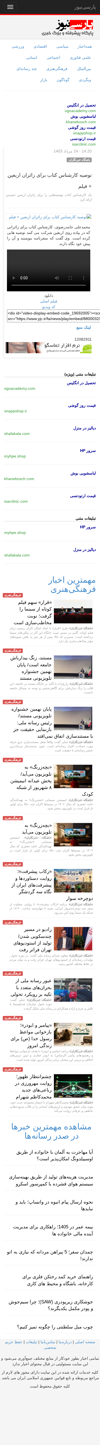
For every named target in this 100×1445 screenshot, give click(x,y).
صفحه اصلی (85, 1342)
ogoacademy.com (80, 110)
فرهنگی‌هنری (57, 68)
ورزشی (18, 46)
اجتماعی (53, 57)
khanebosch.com (81, 122)
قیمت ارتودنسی (83, 138)
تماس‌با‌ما (48, 1342)
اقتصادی (40, 46)
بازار (43, 80)
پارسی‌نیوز (85, 7)
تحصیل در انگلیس (81, 105)
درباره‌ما (65, 1342)
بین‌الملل (84, 68)
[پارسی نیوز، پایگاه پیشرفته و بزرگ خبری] (67, 27)
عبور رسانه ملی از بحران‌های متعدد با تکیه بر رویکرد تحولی (31, 987)
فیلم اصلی (48, 301)
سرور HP (88, 450)
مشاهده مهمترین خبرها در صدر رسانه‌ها (51, 1131)
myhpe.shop (15, 456)
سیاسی (62, 46)
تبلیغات (31, 1342)
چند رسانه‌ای (26, 68)
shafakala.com (17, 433)
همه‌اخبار (85, 46)
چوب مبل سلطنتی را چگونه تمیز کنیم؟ (55, 1327)
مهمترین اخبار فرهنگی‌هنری (72, 584)
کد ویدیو (48, 306)
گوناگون (63, 80)
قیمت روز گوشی (82, 127)
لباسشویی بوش (83, 116)
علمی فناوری (80, 57)
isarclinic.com (84, 144)
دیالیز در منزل (84, 428)
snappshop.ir (84, 133)
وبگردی (85, 80)
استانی (31, 57)
